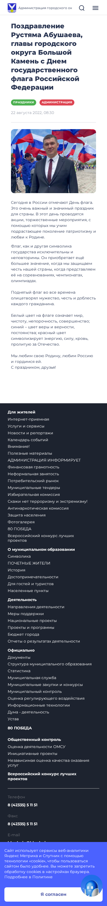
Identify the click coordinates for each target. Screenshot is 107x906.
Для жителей (21, 412)
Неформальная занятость (33, 473)
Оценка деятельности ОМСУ (37, 746)
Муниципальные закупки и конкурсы (45, 684)
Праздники (23, 102)
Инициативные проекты (32, 753)
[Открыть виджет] (92, 886)
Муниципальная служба (32, 677)
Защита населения (27, 515)
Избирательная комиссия (34, 494)
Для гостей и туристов (31, 583)
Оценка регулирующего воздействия (46, 698)
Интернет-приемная (28, 419)
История (16, 570)
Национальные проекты (32, 620)
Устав (13, 718)
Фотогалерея (21, 521)
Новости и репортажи (30, 432)
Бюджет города (23, 634)
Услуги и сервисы (26, 426)
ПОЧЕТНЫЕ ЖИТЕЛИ (29, 563)
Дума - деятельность (28, 712)
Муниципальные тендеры (34, 487)
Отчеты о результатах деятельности (44, 641)
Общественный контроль (34, 739)
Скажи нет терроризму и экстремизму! (48, 501)
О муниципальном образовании (41, 549)
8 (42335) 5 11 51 (22, 805)
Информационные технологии (39, 705)
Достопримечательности (33, 576)
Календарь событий (28, 439)
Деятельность (22, 599)
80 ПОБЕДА (19, 528)
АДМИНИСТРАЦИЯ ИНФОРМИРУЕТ (44, 460)
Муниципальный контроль (35, 691)
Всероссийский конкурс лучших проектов (41, 538)
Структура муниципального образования (50, 664)
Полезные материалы (30, 453)
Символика (19, 556)
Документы (19, 657)
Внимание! (19, 446)
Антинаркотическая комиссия (38, 508)
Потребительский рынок (33, 480)
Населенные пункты (28, 590)
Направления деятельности (36, 606)
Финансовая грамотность (33, 467)
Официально (21, 650)
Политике (42, 876)
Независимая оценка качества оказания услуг (48, 763)
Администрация (57, 102)
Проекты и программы (31, 627)
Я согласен (53, 894)
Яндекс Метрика (21, 855)
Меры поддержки (26, 613)
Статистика (19, 670)
